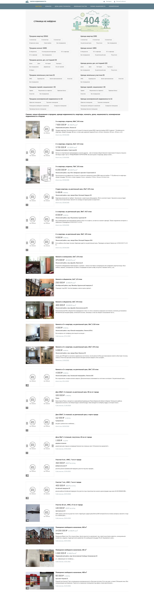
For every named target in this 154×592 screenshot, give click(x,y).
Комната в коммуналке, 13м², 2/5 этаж (69, 257)
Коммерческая (114, 6)
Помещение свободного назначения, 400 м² (71, 572)
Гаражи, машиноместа (97, 6)
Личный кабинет (121, 1)
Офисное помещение (35, 102)
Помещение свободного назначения (39, 105)
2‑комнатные (44, 39)
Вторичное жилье (34, 43)
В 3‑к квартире (33, 55)
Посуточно (99, 43)
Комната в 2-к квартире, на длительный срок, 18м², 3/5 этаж (77, 369)
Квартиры (38, 6)
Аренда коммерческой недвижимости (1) (96, 99)
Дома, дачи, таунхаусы (62, 6)
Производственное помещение (37, 109)
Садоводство (40, 78)
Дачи (39, 63)
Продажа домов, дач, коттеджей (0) (43, 60)
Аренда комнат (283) (88, 48)
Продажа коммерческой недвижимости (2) (46, 99)
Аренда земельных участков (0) (93, 75)
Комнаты (48, 6)
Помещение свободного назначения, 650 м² (71, 527)
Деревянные (47, 66)
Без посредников (61, 43)
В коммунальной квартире (49, 51)
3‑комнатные (57, 39)
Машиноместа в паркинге (45, 90)
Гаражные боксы (61, 90)
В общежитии (33, 51)
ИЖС (30, 78)
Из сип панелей (60, 66)
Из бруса (31, 70)
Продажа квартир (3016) (38, 36)
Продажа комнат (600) (38, 48)
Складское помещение (60, 105)
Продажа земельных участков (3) (42, 75)
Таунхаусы (58, 63)
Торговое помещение (52, 102)
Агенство (69, 78)
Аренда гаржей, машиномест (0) (93, 87)
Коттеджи (48, 63)
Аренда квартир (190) (89, 36)
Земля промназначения (56, 78)
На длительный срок (86, 43)
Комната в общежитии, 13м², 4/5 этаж (69, 302)
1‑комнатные (32, 39)
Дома (30, 63)
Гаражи (31, 90)
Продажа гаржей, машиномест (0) (42, 87)
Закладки (108, 1)
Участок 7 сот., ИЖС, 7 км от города (68, 482)
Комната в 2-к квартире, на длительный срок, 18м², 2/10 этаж (77, 324)
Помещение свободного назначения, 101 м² (71, 550)
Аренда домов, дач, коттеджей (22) (94, 63)
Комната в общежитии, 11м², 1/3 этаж (69, 279)
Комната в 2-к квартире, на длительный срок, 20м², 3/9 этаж (77, 347)
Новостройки (47, 43)
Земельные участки (80, 6)
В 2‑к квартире (65, 51)
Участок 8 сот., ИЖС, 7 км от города (68, 459)
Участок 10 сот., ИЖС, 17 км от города (69, 505)
